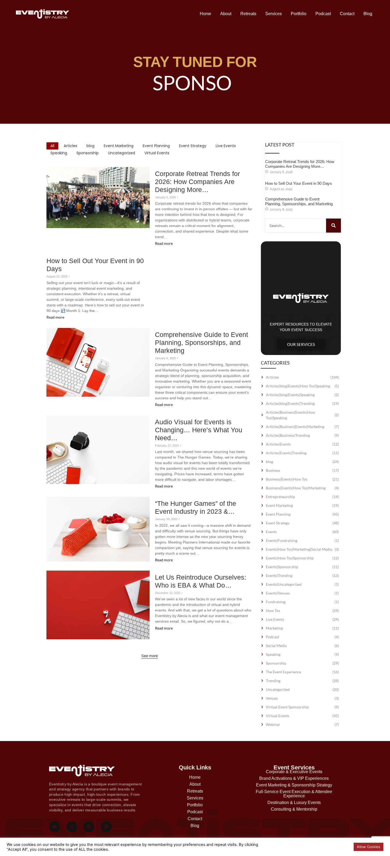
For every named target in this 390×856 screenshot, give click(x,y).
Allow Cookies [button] (368, 847)
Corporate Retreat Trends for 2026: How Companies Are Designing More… (197, 181)
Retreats (248, 13)
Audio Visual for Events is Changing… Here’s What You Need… (198, 430)
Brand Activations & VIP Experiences (294, 778)
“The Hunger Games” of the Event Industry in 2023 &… (195, 507)
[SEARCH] (333, 226)
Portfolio (298, 13)
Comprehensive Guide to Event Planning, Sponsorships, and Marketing (201, 342)
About (225, 13)
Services (273, 13)
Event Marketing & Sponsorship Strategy (294, 785)
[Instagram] (71, 826)
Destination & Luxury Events (294, 802)
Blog (367, 13)
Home (205, 13)
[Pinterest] (89, 826)
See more (149, 655)
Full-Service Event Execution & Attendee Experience (294, 793)
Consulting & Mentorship (294, 809)
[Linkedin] (106, 826)
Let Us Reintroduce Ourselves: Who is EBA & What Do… (200, 581)
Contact (347, 13)
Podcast (323, 13)
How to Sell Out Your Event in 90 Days (95, 264)
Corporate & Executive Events (294, 771)
